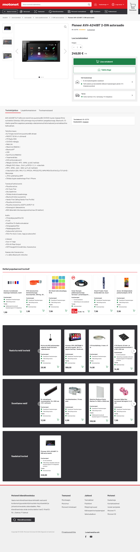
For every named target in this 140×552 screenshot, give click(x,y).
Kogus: (74, 43)
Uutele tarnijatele (114, 507)
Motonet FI (112, 510)
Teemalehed (89, 500)
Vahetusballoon (90, 514)
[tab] (25, 11)
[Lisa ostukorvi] (21, 312)
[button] (16, 51)
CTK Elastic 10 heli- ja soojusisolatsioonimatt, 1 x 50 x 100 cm (123, 347)
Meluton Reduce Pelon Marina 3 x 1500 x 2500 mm (99, 400)
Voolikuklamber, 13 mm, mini (73, 400)
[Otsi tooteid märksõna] (89, 4)
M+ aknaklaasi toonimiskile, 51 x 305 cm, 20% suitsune (50, 401)
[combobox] (54, 4)
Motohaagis (66, 500)
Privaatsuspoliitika (69, 532)
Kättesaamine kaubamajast (95, 510)
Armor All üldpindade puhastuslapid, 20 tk (124, 292)
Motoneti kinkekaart (69, 507)
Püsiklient (88, 503)
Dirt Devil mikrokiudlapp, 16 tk (58, 292)
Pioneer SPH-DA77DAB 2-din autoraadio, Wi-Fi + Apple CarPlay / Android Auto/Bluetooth (74, 347)
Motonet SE (112, 514)
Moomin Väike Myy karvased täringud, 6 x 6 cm (123, 401)
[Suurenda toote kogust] (81, 47)
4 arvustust (91, 30)
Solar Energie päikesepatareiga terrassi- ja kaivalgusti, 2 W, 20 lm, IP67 (81, 292)
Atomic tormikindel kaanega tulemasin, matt (13, 292)
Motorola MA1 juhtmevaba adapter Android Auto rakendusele (50, 347)
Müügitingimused (91, 507)
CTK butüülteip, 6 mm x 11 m (99, 346)
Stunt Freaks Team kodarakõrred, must (101, 292)
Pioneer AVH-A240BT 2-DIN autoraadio (50, 452)
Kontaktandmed (113, 503)
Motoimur (65, 503)
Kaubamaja (112, 500)
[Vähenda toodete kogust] (74, 47)
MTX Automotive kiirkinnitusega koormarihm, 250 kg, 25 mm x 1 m (35, 292)
